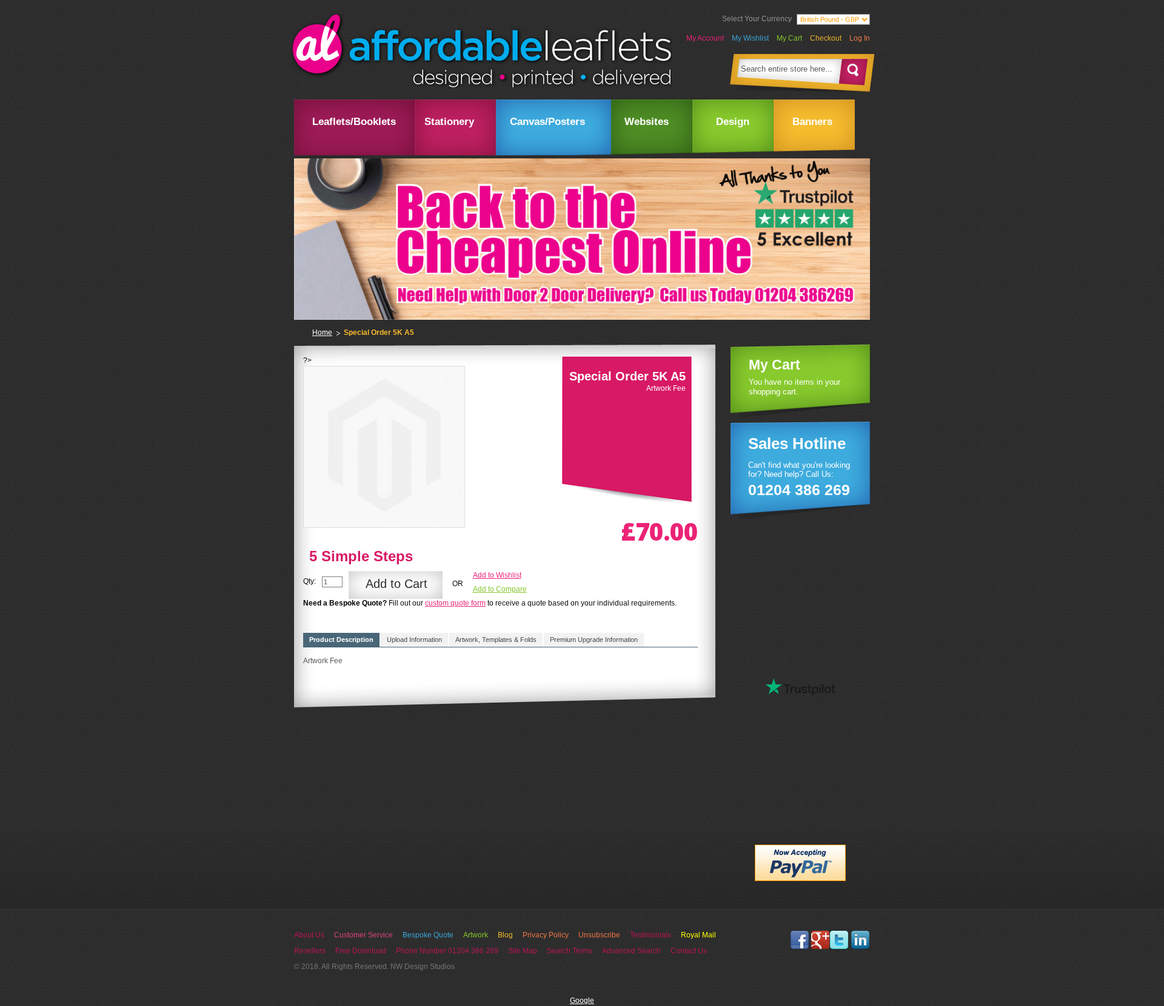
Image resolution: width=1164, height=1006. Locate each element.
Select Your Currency (757, 19)
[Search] (853, 71)
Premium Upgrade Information (594, 639)
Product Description (341, 639)
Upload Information (414, 639)
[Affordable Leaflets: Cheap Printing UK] (481, 51)
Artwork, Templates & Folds (496, 639)
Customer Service (363, 935)
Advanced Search (631, 951)
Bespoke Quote (428, 935)
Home (322, 332)
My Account (705, 38)
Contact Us (689, 951)
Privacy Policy (546, 935)
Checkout (825, 38)
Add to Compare (500, 589)
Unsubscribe (599, 935)
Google (582, 1000)
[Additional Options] (800, 849)
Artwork (475, 935)
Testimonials (650, 935)
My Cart (789, 38)
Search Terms (569, 951)
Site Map (522, 951)
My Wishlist (750, 38)
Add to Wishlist (497, 575)
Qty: (309, 581)
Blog (505, 935)
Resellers (310, 951)
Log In (859, 38)
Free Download (360, 951)
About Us (309, 935)
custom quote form (455, 603)
